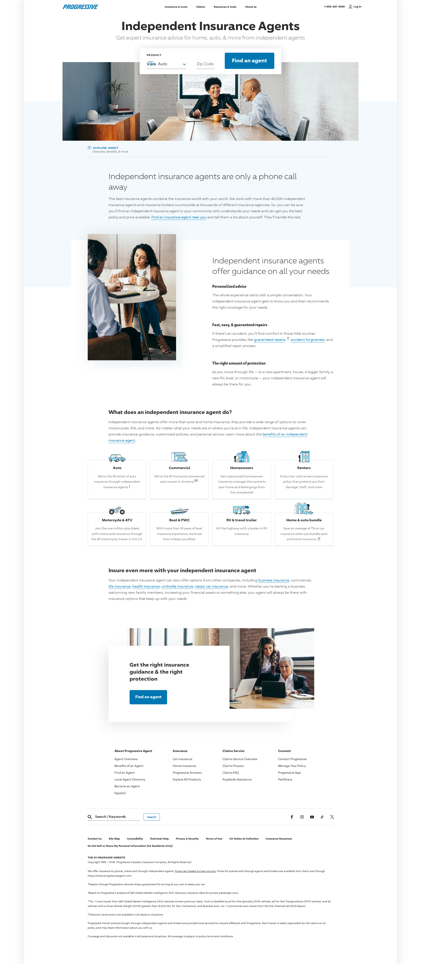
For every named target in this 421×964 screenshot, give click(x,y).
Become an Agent (127, 786)
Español (120, 793)
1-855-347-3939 (335, 6)
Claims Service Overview (240, 759)
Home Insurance (184, 766)
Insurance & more (176, 6)
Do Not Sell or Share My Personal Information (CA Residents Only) (130, 845)
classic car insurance (211, 586)
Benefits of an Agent (129, 766)
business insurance (273, 580)
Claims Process (233, 766)
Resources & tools (225, 6)
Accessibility (135, 838)
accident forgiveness (308, 340)
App (289, 772)
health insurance (146, 586)
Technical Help (159, 838)
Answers (187, 772)
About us (251, 6)
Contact (292, 759)
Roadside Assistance (237, 779)
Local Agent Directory (129, 779)
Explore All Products (187, 779)
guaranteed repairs (269, 340)
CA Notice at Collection (244, 838)
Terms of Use (214, 838)
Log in (357, 6)
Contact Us (95, 838)
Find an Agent (124, 772)
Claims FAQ (231, 772)
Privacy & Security (187, 838)
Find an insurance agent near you (179, 217)
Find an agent (249, 60)
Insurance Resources (279, 838)
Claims (200, 6)
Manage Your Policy (292, 766)
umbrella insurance (177, 586)
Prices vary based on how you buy (195, 871)
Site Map (114, 838)
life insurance (119, 586)
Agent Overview (126, 759)
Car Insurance (182, 759)
